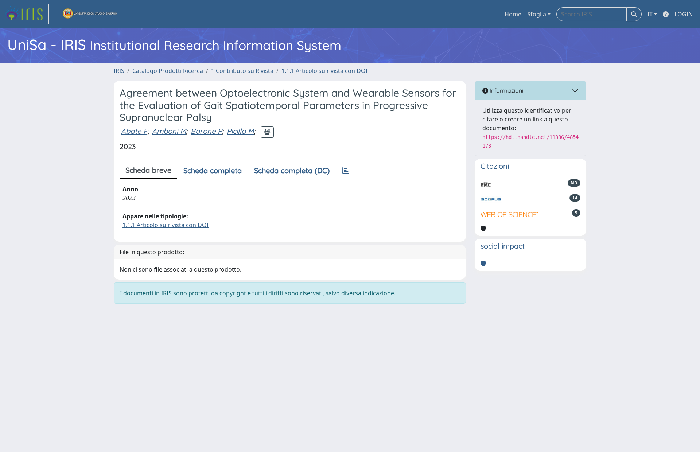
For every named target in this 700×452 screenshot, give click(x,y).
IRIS (119, 71)
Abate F (134, 131)
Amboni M (169, 131)
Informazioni (505, 90)
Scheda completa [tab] (212, 170)
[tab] (345, 170)
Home (513, 14)
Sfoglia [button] (536, 14)
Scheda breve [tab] (148, 170)
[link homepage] (26, 14)
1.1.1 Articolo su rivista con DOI (324, 71)
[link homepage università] (90, 14)
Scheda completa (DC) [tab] (292, 170)
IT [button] (650, 14)
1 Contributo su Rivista (242, 71)
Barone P (206, 131)
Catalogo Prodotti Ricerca (167, 71)
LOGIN (683, 14)
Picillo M (240, 131)
